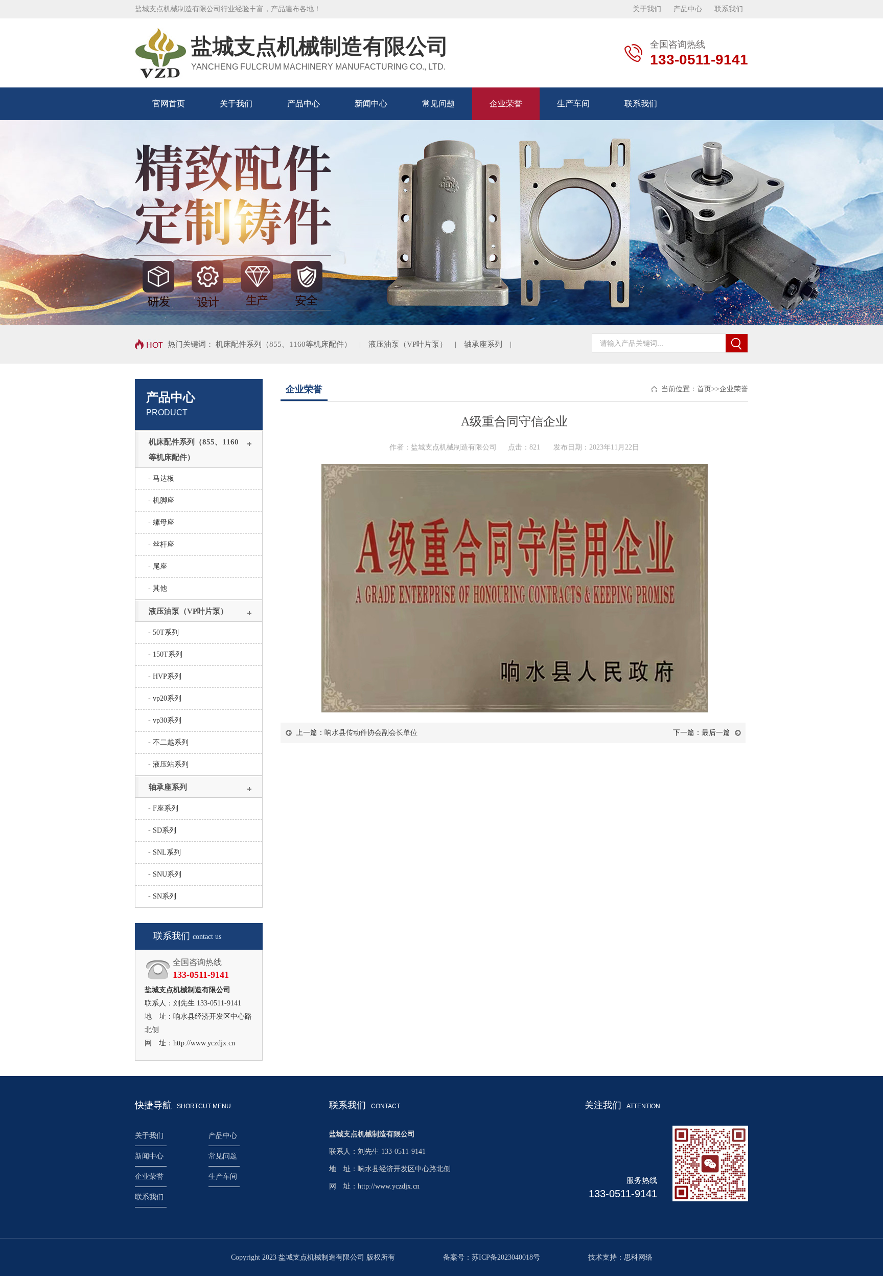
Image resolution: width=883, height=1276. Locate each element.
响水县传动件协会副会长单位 (370, 732)
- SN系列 (162, 896)
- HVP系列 (164, 676)
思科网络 (638, 1257)
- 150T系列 (165, 654)
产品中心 (687, 9)
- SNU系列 (164, 874)
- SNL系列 (164, 852)
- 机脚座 (161, 500)
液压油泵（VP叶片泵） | (416, 344)
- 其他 (157, 588)
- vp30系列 (164, 720)
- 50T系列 (163, 632)
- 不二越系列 (168, 742)
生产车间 (573, 103)
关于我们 (647, 9)
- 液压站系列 (168, 764)
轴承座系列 (168, 787)
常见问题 (438, 103)
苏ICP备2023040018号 (506, 1257)
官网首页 (168, 103)
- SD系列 (162, 830)
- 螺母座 (161, 522)
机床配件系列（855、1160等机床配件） (194, 449)
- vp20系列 (164, 698)
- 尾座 (157, 566)
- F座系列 (163, 808)
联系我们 (728, 9)
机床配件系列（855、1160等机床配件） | (292, 344)
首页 (704, 389)
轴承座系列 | (491, 344)
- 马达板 (161, 478)
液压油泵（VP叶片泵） (188, 611)
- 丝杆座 (161, 544)
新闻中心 (371, 103)
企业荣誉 (506, 103)
